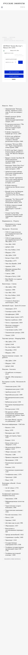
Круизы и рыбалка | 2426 (13, 320)
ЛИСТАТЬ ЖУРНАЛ (14, 72)
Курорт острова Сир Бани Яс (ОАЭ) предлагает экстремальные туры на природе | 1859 (14, 160)
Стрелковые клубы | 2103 (13, 330)
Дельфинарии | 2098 (12, 314)
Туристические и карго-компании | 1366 (13, 506)
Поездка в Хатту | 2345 (12, 276)
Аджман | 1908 (10, 290)
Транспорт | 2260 (11, 477)
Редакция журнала (18, 54)
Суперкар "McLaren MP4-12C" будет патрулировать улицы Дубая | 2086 (14, 145)
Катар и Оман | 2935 (12, 258)
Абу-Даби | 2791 (10, 341)
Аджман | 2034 (10, 266)
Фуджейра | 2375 (10, 261)
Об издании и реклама (19, 55)
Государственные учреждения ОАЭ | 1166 (13, 543)
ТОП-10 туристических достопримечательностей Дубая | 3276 (13, 233)
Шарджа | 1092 (10, 352)
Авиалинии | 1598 (11, 498)
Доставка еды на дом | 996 (14, 523)
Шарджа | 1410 (10, 298)
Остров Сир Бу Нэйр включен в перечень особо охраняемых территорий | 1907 (14, 215)
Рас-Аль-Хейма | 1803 (12, 347)
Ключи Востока (8, 39)
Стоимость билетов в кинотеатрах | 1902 (12, 301)
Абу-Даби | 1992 (10, 287)
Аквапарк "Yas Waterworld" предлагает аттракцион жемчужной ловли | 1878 (14, 200)
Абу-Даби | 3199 (10, 255)
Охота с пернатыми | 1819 (13, 322)
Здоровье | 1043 (10, 520)
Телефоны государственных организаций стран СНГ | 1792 (14, 548)
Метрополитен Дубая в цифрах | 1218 (13, 448)
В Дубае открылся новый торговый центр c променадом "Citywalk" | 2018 (13, 207)
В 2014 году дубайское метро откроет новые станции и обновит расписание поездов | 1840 (14, 139)
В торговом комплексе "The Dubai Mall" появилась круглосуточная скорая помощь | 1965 (14, 126)
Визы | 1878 (9, 430)
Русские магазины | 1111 (13, 514)
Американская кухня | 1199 (14, 389)
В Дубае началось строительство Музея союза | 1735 (15, 187)
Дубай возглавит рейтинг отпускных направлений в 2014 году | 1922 (14, 173)
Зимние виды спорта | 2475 (14, 317)
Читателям (12, 37)
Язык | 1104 (9, 480)
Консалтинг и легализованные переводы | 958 (14, 530)
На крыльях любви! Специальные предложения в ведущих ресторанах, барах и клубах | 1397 (15, 414)
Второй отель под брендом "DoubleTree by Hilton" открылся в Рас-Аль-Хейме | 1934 (14, 194)
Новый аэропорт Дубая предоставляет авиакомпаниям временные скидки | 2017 (14, 119)
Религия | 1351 (10, 467)
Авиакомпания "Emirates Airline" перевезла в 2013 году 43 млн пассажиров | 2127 (13, 111)
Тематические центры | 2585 (14, 332)
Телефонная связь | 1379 (13, 474)
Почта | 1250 (9, 517)
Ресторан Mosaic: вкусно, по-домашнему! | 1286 (13, 420)
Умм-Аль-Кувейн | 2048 (13, 263)
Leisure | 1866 (9, 491)
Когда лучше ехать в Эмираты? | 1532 (12, 443)
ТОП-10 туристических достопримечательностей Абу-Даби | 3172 (13, 239)
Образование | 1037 (11, 526)
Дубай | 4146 (9, 247)
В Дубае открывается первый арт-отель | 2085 (13, 132)
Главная (4, 37)
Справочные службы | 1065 (14, 537)
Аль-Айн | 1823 (10, 292)
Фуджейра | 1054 (10, 350)
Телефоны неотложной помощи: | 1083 (13, 554)
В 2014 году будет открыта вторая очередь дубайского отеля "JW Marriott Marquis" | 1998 (14, 152)
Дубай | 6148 (9, 344)
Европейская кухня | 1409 (13, 395)
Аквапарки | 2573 (11, 309)
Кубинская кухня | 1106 (13, 402)
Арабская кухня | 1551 (12, 392)
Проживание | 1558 (11, 460)
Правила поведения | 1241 (14, 457)
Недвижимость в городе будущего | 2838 (13, 225)
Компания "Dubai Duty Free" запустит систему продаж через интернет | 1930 (14, 167)
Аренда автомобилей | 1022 (14, 534)
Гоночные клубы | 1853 (13, 311)
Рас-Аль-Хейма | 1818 (12, 295)
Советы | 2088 (9, 273)
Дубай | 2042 (9, 366)
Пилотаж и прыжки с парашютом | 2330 (12, 326)
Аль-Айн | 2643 (10, 244)
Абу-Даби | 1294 (10, 360)
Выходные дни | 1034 (12, 433)
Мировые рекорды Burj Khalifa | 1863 (13, 270)
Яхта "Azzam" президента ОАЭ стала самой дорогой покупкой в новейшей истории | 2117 (14, 180)
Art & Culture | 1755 (12, 488)
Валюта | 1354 (10, 427)
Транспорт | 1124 (11, 540)
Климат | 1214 (10, 440)
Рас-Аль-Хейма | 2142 (12, 250)
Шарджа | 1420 (10, 363)
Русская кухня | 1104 (12, 409)
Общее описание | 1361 (13, 452)
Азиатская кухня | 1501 (13, 386)
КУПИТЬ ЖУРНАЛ (14, 76)
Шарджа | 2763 (10, 252)
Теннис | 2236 (9, 335)
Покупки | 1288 (10, 454)
